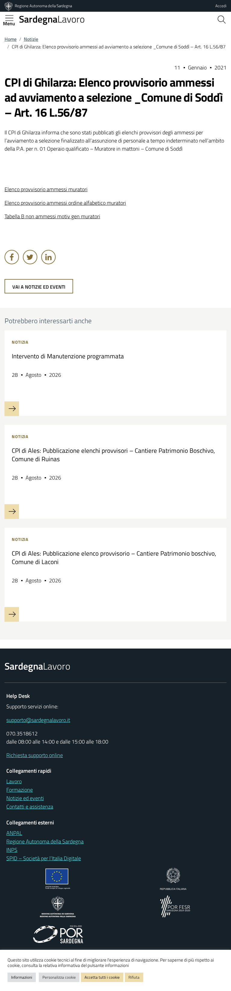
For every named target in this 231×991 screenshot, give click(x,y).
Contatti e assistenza (29, 806)
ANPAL (14, 833)
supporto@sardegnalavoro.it (38, 720)
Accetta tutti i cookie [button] (102, 977)
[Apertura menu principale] (12, 18)
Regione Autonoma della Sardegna (43, 6)
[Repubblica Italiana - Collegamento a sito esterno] (173, 878)
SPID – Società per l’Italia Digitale (43, 858)
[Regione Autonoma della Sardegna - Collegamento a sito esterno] (58, 906)
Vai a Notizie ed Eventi (38, 286)
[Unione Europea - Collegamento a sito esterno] (57, 878)
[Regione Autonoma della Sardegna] (9, 6)
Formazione (19, 790)
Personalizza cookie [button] (59, 977)
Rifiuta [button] (134, 977)
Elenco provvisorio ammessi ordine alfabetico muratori (65, 203)
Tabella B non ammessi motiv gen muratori (52, 216)
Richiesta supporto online (34, 755)
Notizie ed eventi (25, 798)
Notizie (31, 39)
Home (11, 39)
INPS (11, 850)
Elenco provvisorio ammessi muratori (46, 189)
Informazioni (21, 977)
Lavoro (52, 19)
